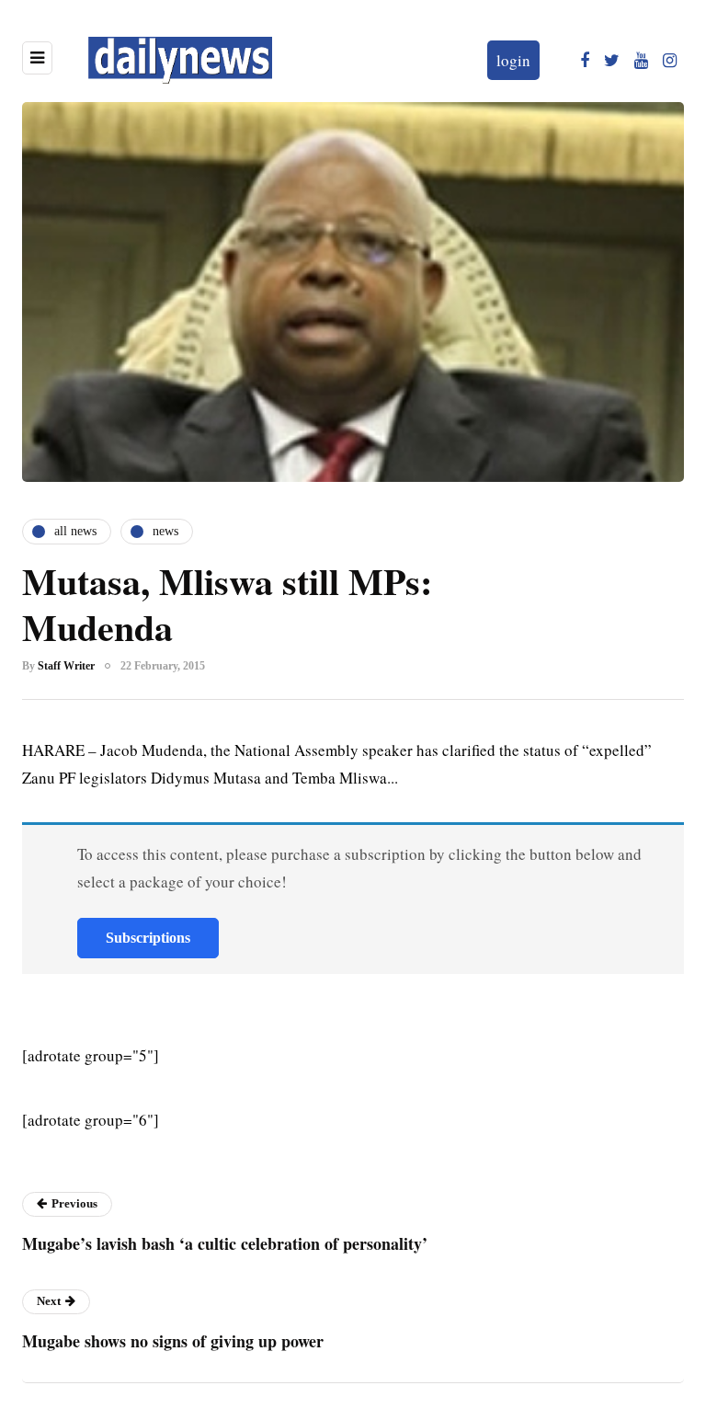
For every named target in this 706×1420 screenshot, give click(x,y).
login (513, 60)
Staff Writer (66, 665)
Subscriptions (148, 937)
